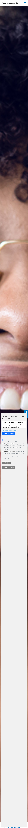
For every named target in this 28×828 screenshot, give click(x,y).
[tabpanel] (14, 411)
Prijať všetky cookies (8, 433)
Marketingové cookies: (10, 451)
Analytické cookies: (9, 444)
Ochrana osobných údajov (9, 430)
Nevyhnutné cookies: (9, 440)
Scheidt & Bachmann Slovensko (10, 3)
